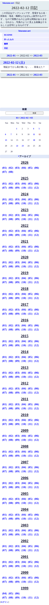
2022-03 (37, 55)
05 (30, 167)
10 (23, 187)
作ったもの (9, 39)
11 (34, 134)
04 (23, 167)
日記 (6, 48)
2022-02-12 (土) (14, 62)
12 (36, 187)
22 (17, 146)
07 (4, 171)
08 (10, 171)
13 (6, 140)
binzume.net (8, 3)
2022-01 (11, 55)
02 (10, 167)
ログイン (4, 602)
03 (31, 118)
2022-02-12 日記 (25, 8)
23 (23, 146)
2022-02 (24, 118)
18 (34, 140)
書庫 (6, 44)
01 (17, 118)
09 (17, 187)
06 (36, 167)
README (8, 35)
